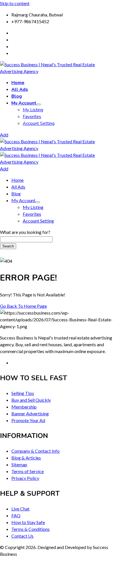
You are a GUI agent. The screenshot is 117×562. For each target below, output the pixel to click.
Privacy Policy (25, 478)
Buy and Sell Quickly (31, 400)
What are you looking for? (25, 232)
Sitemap (19, 464)
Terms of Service (27, 471)
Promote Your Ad (28, 420)
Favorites (32, 117)
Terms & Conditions (30, 529)
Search (8, 246)
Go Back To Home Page (23, 306)
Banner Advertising (30, 413)
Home (17, 83)
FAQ (15, 515)
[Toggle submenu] (38, 104)
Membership (24, 406)
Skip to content (15, 3)
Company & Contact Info (35, 451)
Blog (16, 96)
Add (4, 134)
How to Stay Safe (28, 522)
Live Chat (20, 508)
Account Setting (39, 123)
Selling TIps (22, 393)
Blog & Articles (26, 457)
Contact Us (22, 536)
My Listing (33, 110)
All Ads (19, 89)
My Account (23, 103)
